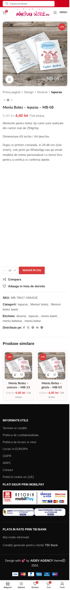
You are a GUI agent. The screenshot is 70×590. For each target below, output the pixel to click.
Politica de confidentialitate (21, 435)
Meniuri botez (39, 304)
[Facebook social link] (24, 327)
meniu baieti (49, 316)
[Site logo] (33, 12)
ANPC (7, 463)
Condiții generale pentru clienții (30, 545)
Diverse (42, 92)
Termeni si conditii (15, 428)
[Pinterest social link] (33, 327)
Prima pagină (11, 92)
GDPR (7, 456)
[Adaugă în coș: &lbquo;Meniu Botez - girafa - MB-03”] (48, 374)
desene (21, 316)
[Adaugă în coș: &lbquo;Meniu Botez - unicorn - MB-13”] (15, 374)
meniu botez (33, 321)
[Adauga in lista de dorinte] (21, 374)
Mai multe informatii (16, 537)
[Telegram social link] (41, 327)
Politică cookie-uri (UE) (18, 477)
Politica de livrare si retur (19, 442)
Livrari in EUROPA (15, 449)
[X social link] (28, 327)
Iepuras (56, 92)
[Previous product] (4, 100)
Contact (8, 470)
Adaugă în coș (31, 270)
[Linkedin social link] (37, 327)
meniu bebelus (12, 321)
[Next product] (11, 100)
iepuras (33, 316)
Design (28, 92)
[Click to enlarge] (9, 79)
